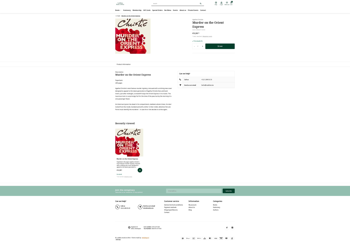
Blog (190, 210)
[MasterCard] (210, 238)
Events (175, 10)
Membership (137, 10)
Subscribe (229, 191)
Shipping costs (207, 36)
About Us (192, 207)
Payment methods (170, 207)
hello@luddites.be (207, 85)
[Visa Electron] (221, 238)
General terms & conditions (173, 205)
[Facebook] (227, 227)
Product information (124, 64)
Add (221, 46)
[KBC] (204, 238)
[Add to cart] (140, 170)
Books (117, 10)
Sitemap (118, 239)
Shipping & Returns (171, 210)
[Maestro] (226, 238)
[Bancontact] (193, 238)
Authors (215, 210)
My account (192, 205)
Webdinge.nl (145, 238)
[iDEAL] (182, 238)
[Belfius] (199, 238)
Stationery (127, 10)
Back (118, 16)
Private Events (193, 10)
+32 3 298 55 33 (206, 80)
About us (183, 10)
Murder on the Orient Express (130, 16)
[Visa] (215, 238)
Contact (203, 10)
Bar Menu (167, 10)
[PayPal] (188, 238)
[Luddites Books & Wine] (126, 3)
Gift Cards (146, 10)
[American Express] (232, 238)
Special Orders (157, 10)
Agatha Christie (197, 20)
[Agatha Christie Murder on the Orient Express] (129, 142)
